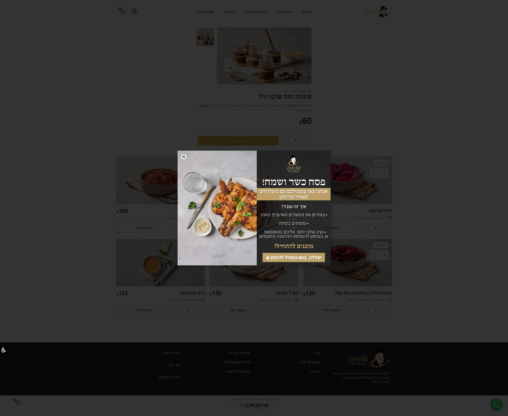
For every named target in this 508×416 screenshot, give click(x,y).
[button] (184, 157)
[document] (254, 208)
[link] (254, 208)
